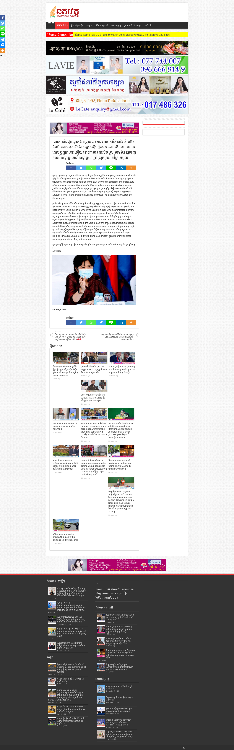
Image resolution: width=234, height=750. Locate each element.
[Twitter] (81, 168)
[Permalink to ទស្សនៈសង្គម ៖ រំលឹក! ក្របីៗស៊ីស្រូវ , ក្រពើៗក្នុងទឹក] (52, 681)
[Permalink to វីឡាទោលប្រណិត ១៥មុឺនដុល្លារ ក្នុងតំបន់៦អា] (101, 700)
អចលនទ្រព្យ (116, 25)
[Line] (111, 168)
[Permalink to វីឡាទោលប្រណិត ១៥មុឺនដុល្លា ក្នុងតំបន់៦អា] (101, 689)
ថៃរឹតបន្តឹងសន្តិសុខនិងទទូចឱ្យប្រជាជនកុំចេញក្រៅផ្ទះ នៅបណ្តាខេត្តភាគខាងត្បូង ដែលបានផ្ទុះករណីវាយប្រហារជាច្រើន (121, 654)
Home (51, 25)
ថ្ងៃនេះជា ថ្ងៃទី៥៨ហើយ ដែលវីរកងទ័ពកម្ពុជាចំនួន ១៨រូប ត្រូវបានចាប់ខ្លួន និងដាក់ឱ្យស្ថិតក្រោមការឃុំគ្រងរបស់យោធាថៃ (72, 668)
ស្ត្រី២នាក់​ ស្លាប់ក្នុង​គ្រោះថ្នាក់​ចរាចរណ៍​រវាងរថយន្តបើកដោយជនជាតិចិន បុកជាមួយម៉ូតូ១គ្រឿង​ (65, 537)
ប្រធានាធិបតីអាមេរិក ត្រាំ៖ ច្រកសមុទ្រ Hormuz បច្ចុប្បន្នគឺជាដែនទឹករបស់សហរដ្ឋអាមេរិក (94, 369)
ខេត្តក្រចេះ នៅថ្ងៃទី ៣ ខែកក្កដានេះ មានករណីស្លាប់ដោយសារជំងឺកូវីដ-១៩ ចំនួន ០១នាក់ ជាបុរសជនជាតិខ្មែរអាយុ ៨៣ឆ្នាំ (71, 632)
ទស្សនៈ (89, 25)
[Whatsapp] (91, 168)
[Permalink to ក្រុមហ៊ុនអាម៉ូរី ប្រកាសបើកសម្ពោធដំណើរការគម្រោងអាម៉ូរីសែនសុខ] (101, 711)
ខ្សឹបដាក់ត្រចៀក (77, 25)
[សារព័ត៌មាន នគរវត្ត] (64, 15)
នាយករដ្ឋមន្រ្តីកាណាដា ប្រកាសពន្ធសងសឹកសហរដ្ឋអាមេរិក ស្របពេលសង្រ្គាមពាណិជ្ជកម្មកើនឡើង (122, 369)
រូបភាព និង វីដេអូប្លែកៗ (133, 25)
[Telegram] (101, 168)
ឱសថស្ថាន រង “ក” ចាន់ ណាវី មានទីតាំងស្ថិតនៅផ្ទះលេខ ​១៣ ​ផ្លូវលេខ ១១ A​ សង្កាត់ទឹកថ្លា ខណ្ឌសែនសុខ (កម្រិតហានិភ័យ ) (70, 336)
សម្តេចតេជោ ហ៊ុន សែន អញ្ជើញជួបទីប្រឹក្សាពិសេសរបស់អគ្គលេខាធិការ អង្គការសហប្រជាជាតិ (71, 645)
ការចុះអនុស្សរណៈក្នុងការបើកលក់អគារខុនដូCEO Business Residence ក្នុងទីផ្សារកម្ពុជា (118, 722)
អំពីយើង (148, 25)
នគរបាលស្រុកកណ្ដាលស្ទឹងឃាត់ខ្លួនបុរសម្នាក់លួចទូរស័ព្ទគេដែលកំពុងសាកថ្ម (65, 426)
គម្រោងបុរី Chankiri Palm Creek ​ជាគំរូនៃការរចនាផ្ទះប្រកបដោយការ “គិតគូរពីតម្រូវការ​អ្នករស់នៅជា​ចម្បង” (120, 734)
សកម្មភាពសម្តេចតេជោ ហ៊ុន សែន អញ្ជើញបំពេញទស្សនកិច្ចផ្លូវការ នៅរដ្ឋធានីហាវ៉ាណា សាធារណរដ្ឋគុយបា (71, 619)
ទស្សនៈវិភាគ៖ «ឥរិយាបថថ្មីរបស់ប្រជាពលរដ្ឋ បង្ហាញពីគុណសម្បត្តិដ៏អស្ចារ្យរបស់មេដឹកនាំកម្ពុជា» (71, 709)
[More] (131, 168)
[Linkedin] (121, 168)
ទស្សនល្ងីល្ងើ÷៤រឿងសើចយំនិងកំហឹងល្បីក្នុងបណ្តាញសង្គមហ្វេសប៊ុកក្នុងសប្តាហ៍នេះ (71, 721)
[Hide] (1, 55)
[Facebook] (71, 168)
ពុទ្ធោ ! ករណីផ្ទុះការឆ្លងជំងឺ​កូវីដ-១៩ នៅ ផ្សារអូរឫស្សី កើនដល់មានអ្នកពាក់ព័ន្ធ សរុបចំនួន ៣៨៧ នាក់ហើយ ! (117, 336)
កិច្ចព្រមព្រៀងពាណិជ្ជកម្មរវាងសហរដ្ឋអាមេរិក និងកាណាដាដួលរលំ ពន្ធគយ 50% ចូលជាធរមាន (120, 667)
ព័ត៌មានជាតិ (61, 25)
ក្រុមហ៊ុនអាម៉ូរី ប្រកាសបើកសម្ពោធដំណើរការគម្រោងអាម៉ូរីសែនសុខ (119, 709)
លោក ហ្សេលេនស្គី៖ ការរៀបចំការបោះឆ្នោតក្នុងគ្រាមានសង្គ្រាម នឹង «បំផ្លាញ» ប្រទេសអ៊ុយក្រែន (93, 398)
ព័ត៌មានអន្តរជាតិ (101, 25)
